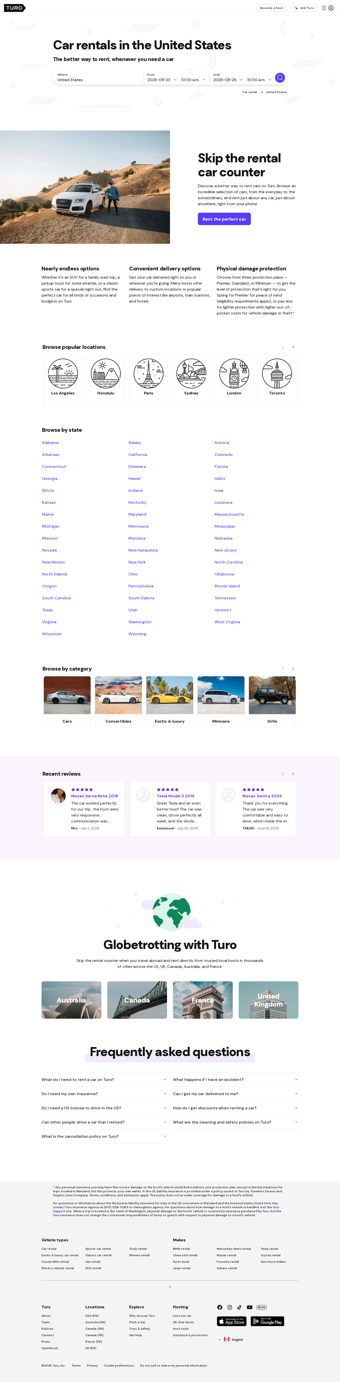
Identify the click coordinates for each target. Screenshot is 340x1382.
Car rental (250, 92)
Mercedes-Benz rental (234, 1249)
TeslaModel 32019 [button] (175, 796)
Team (46, 1322)
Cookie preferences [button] (119, 1365)
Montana (137, 538)
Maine (48, 514)
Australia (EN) (95, 1322)
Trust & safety (139, 1328)
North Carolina (228, 562)
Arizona (222, 442)
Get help (135, 1335)
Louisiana (223, 502)
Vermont (223, 610)
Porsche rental (228, 1261)
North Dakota (54, 574)
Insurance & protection (190, 1335)
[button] (327, 8)
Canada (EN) (94, 1328)
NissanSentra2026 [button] (262, 796)
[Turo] (15, 8)
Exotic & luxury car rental (60, 1255)
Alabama (50, 442)
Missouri (50, 538)
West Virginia (227, 622)
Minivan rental (139, 1255)
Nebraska (223, 538)
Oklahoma (224, 574)
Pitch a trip (137, 1322)
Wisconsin (52, 633)
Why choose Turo (142, 1316)
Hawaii (134, 478)
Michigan (50, 526)
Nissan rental (226, 1255)
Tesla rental (269, 1249)
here (267, 1203)
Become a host (271, 8)
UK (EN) (90, 1348)
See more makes (273, 1261)
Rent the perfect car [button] (224, 219)
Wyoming (137, 633)
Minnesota (138, 526)
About (46, 1316)
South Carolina (56, 598)
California (137, 454)
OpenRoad (50, 1348)
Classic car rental (98, 1255)
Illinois (48, 490)
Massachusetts (229, 514)
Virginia (49, 622)
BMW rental (181, 1249)
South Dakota (141, 598)
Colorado (223, 454)
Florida (221, 466)
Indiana (135, 490)
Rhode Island (227, 586)
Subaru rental (227, 1268)
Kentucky (137, 502)
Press (46, 1341)
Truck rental (138, 1249)
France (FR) (93, 1341)
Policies (48, 1328)
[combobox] (99, 80)
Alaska (134, 442)
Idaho (220, 478)
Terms (76, 1365)
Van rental (92, 1261)
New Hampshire (143, 550)
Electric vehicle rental (58, 1268)
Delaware (137, 466)
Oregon (49, 586)
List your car (182, 1316)
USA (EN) (92, 1316)
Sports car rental (98, 1249)
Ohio (133, 574)
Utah (133, 610)
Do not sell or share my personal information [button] (173, 1365)
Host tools (181, 1328)
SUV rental (93, 1268)
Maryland (137, 514)
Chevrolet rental (185, 1255)
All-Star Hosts (183, 1322)
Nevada (49, 550)
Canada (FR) (94, 1335)
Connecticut (54, 466)
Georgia (49, 478)
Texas (47, 610)
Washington (140, 622)
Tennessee (225, 598)
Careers (48, 1335)
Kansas (49, 502)
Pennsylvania (141, 586)
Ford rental (181, 1261)
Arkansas (50, 454)
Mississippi (225, 526)
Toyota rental (271, 1255)
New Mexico (53, 562)
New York (137, 562)
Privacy (92, 1365)
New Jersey (226, 550)
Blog (261, 1307)
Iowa (219, 490)
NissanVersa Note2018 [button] (94, 796)
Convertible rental (55, 1261)
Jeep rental (181, 1268)
